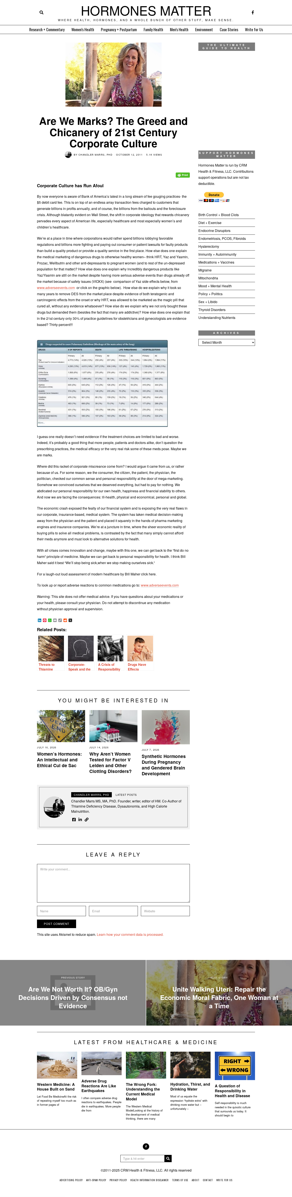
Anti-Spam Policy (96, 1180)
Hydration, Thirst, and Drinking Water (190, 1086)
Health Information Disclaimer (149, 1180)
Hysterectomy (208, 246)
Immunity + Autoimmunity (217, 254)
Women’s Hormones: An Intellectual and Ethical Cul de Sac (59, 759)
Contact (208, 1180)
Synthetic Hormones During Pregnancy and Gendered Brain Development (164, 765)
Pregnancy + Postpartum (119, 29)
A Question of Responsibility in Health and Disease (232, 1090)
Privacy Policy (118, 1180)
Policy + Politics (210, 293)
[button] (168, 1158)
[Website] (87, 819)
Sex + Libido (207, 301)
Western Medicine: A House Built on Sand (56, 1087)
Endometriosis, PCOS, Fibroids (222, 238)
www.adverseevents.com (56, 287)
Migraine (205, 270)
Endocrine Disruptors (214, 230)
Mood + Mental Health (215, 285)
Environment (204, 29)
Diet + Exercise (209, 222)
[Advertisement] (226, 420)
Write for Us (254, 29)
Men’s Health (179, 29)
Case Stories (229, 29)
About (195, 1180)
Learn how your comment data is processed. (130, 934)
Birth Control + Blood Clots (218, 214)
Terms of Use (180, 1180)
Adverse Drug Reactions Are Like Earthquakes (98, 1085)
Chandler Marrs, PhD (95, 154)
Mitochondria (208, 278)
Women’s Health (82, 29)
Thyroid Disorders (212, 309)
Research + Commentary (47, 29)
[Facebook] (253, 12)
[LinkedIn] (80, 819)
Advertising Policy (71, 1180)
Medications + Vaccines (216, 262)
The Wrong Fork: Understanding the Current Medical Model (143, 1092)
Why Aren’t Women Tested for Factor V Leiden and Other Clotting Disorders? (110, 762)
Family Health (153, 29)
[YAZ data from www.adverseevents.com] (102, 382)
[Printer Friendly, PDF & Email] (183, 172)
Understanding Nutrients (216, 317)
